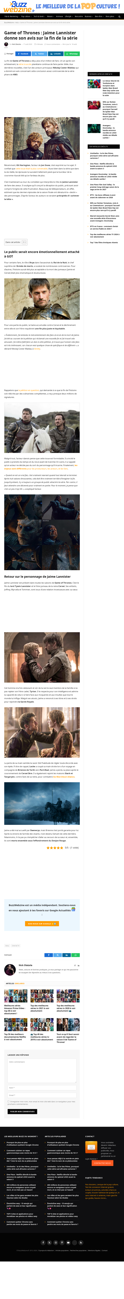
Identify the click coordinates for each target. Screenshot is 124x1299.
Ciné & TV (15, 946)
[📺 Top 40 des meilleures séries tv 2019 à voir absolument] (42, 1024)
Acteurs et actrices (92, 1190)
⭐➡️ (42, 923)
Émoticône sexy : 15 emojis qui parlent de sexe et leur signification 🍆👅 (21, 1205)
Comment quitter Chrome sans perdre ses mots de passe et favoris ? (22, 1223)
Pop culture (25, 16)
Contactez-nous (102, 1163)
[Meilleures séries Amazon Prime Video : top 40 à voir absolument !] (15, 995)
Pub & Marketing (11, 16)
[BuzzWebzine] (19, 6)
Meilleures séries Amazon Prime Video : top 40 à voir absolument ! (14, 1009)
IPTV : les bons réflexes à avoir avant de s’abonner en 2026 (103, 196)
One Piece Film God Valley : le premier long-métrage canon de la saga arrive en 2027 (104, 187)
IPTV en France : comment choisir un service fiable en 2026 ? (104, 227)
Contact (105, 1250)
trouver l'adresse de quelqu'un (104, 1192)
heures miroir (99, 1198)
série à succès (25, 64)
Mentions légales (94, 1250)
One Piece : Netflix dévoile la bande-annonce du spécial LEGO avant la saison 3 (103, 166)
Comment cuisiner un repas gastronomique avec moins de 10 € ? (22, 1151)
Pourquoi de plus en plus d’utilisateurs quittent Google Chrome (23, 1143)
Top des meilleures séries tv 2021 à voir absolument (40, 1008)
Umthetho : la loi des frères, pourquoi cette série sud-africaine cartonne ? (104, 155)
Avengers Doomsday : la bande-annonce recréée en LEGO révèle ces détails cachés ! (110, 131)
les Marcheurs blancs (63, 776)
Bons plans (110, 16)
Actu (17, 22)
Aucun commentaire (53, 44)
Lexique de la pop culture (107, 1184)
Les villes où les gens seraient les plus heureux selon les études (22, 1196)
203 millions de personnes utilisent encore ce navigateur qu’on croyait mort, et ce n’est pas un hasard (21, 1187)
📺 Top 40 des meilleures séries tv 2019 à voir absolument (42, 1037)
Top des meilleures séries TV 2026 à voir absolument (104, 235)
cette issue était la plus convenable (31, 168)
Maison (50, 16)
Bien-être (98, 16)
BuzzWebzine (9, 22)
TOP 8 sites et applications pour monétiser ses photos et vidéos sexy (22, 1215)
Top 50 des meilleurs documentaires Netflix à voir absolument (15, 1037)
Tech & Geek (39, 16)
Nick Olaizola (16, 44)
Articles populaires (62, 1250)
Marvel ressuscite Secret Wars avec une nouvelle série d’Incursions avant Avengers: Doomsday (104, 218)
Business (88, 16)
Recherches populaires (78, 1250)
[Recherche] (119, 16)
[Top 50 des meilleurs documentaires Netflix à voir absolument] (15, 1024)
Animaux (59, 16)
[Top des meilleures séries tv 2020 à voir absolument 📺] (68, 995)
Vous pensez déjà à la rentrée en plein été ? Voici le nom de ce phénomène (22, 1159)
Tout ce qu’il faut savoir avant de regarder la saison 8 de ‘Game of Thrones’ (68, 1038)
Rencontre (79, 16)
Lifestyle (68, 16)
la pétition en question (28, 390)
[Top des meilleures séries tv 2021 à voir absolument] (42, 995)
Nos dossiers (90, 1184)
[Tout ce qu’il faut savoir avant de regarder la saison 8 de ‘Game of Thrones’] (68, 1024)
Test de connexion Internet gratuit (99, 1187)
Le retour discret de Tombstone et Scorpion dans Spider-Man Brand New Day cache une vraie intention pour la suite (111, 88)
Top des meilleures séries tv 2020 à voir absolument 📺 (66, 1008)
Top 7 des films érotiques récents (104, 242)
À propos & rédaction (46, 1250)
